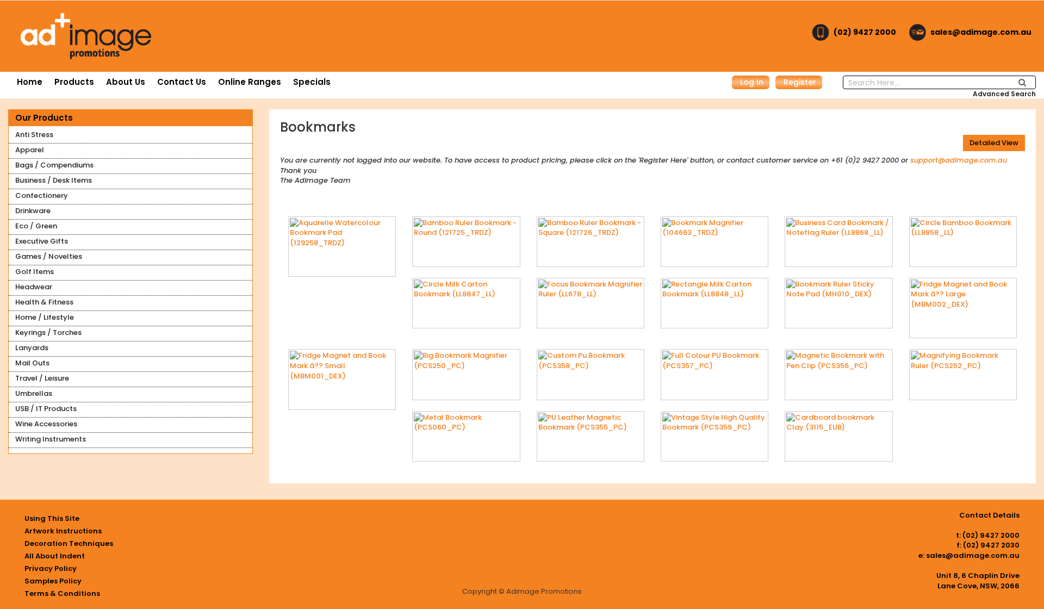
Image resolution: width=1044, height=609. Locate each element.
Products (74, 82)
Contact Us (181, 82)
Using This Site (51, 518)
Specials (312, 82)
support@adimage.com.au (958, 160)
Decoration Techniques (68, 543)
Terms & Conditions (62, 593)
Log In (751, 82)
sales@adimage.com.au (980, 32)
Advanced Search (1004, 93)
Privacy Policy (50, 568)
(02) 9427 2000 (865, 32)
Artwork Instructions (63, 531)
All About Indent (54, 556)
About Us (125, 82)
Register (800, 82)
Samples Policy (53, 581)
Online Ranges (249, 82)
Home (29, 82)
